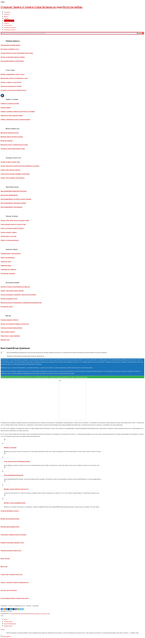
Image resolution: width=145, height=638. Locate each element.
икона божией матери (10, 623)
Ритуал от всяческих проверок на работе (12, 228)
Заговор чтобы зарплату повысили (10, 170)
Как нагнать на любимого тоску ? (10, 49)
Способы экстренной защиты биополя (11, 328)
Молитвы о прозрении (10, 447)
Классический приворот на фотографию (12, 61)
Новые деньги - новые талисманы (10, 336)
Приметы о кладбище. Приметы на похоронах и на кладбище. (18, 111)
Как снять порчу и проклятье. (9, 590)
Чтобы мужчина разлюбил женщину (10, 45)
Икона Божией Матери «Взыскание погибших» (13, 203)
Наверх (3, 629)
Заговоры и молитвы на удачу (9, 298)
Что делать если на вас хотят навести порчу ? (14, 90)
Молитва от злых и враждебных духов (14, 503)
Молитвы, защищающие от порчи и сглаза (12, 74)
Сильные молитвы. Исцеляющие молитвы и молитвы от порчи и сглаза (30, 613)
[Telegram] (23, 609)
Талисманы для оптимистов (8, 269)
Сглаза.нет (41, 7)
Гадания (6, 18)
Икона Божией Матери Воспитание (13, 475)
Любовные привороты (10, 27)
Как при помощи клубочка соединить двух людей (14, 598)
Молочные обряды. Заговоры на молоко (12, 136)
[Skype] (20, 609)
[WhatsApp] (18, 609)
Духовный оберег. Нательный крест (11, 253)
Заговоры (6, 14)
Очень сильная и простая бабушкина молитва (17, 461)
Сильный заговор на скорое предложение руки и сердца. (17, 53)
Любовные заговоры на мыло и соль (11, 550)
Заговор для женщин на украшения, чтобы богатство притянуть (18, 294)
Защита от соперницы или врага (10, 240)
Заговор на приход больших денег (10, 162)
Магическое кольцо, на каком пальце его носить (14, 144)
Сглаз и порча (8, 25)
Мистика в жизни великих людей (10, 526)
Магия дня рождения (7, 140)
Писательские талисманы (8, 273)
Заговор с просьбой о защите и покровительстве (14, 582)
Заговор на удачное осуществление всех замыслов (15, 286)
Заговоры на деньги (9, 29)
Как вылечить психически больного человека (13, 534)
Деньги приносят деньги (8, 332)
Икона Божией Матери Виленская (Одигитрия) (13, 191)
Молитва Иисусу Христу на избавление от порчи (14, 78)
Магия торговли (5, 558)
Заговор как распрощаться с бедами (11, 86)
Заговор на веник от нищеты (9, 232)
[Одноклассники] (4, 609)
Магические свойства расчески (9, 133)
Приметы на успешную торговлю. (10, 103)
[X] (9, 609)
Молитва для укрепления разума (10, 518)
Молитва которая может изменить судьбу (12, 542)
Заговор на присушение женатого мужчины (13, 57)
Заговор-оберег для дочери (8, 236)
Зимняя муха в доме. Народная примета (12, 115)
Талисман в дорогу (6, 261)
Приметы (6, 23)
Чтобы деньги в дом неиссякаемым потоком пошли (15, 174)
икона (5, 619)
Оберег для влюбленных (8, 257)
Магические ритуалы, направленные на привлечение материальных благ (21, 302)
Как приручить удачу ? (7, 306)
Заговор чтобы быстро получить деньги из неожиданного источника (20, 166)
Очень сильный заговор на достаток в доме (13, 224)
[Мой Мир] (6, 609)
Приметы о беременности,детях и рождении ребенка (15, 119)
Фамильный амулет (6, 265)
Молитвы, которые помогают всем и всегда (16, 489)
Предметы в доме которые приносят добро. (13, 148)
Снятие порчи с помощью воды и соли (11, 574)
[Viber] (16, 609)
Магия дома (4, 566)
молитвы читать (8, 621)
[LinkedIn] (11, 609)
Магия (6, 16)
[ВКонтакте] (2, 609)
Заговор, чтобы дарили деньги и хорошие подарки (15, 220)
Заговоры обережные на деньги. (10, 511)
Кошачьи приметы (6, 107)
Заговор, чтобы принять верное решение (12, 290)
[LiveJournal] (13, 609)
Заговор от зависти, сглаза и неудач (11, 82)
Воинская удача (5, 340)
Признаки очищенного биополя (9, 320)
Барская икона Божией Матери (9, 195)
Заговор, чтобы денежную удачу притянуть (13, 178)
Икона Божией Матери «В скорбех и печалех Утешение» (16, 199)
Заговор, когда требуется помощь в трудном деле (15, 324)
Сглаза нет (7, 12)
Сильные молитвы (9, 21)
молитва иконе (8, 626)
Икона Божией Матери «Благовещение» (12, 207)
